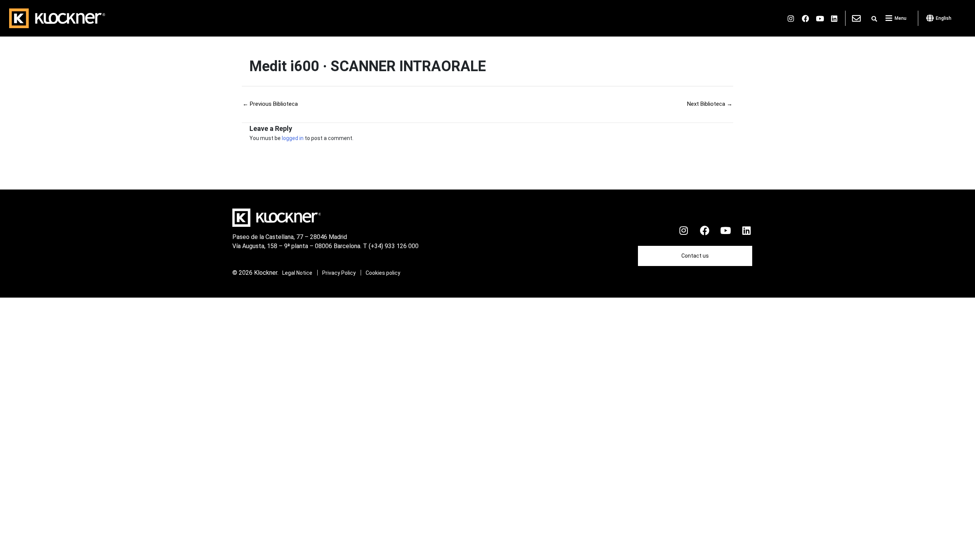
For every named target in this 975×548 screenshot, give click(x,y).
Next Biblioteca (709, 103)
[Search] (874, 19)
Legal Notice (297, 273)
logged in (293, 138)
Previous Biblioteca (270, 103)
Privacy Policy (339, 273)
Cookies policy (383, 273)
